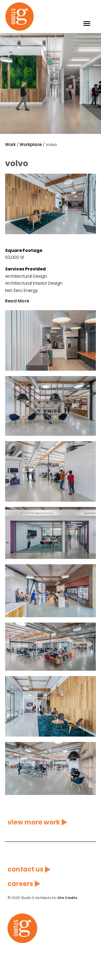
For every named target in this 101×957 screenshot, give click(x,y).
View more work (34, 822)
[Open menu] (87, 16)
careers (20, 883)
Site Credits (67, 897)
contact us (25, 869)
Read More (17, 301)
